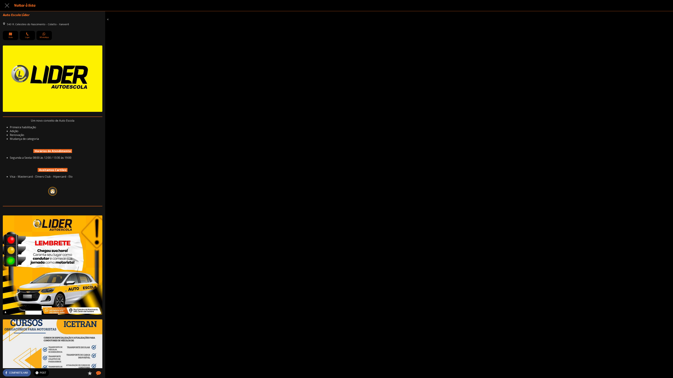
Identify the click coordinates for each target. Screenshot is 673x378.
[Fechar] (7, 6)
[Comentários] (98, 373)
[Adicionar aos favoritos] (90, 373)
